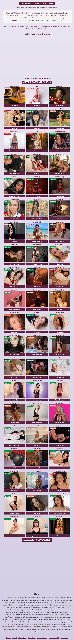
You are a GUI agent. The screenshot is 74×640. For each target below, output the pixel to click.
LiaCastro (14, 177)
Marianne (37, 267)
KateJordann (14, 131)
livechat (37, 128)
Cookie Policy (32, 638)
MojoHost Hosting (42, 638)
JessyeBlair (37, 448)
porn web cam (37, 536)
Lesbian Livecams (49, 26)
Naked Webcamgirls (42, 15)
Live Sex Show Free (13, 15)
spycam (59, 490)
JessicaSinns (37, 426)
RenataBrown (60, 313)
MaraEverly (59, 448)
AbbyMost (59, 516)
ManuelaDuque (60, 335)
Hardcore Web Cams (21, 26)
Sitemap (8, 638)
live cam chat (14, 264)
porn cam (14, 377)
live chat (59, 309)
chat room (14, 105)
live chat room (14, 219)
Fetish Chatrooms (36, 26)
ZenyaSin (60, 380)
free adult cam (14, 355)
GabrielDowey (14, 313)
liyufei (14, 380)
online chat (37, 377)
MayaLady (37, 177)
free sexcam (60, 377)
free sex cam (60, 332)
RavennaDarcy (59, 177)
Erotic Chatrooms (28, 15)
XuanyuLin (59, 86)
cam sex (37, 105)
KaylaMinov (37, 290)
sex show (14, 490)
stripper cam (60, 536)
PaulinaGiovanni (37, 380)
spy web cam (37, 196)
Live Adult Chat (55, 15)
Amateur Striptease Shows (58, 13)
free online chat (14, 151)
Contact (14, 638)
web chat (14, 468)
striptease (59, 287)
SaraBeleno (59, 154)
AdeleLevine (37, 245)
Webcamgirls (8, 26)
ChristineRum (60, 403)
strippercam (37, 309)
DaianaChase (14, 86)
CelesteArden (59, 222)
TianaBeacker (59, 267)
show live (60, 264)
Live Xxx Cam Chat (21, 18)
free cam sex (60, 128)
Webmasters (64, 638)
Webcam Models (54, 638)
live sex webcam (37, 241)
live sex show (14, 173)
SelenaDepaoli (59, 245)
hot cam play (37, 468)
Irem (37, 131)
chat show (59, 105)
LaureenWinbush (14, 335)
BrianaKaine (14, 290)
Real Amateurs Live (56, 20)
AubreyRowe (37, 335)
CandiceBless (14, 199)
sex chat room (14, 423)
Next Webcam (31, 78)
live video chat (59, 423)
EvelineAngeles (60, 471)
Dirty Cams (64, 18)
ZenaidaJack (14, 358)
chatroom (37, 332)
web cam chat (14, 536)
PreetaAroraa (14, 471)
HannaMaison (59, 290)
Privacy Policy (22, 638)
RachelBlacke (14, 494)
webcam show (37, 151)
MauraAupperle (37, 109)
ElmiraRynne (37, 494)
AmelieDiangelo (60, 131)
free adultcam (59, 400)
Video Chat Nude (27, 13)
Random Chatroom (41, 13)
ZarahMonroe (14, 403)
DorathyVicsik (59, 494)
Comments (44, 78)
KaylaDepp (37, 313)
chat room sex (37, 355)
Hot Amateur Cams (35, 18)
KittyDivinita (14, 448)
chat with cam (14, 513)
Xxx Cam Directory (19, 20)
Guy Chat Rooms (36, 28)
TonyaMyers (37, 471)
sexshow (60, 468)
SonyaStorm (37, 154)
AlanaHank (59, 199)
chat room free (37, 219)
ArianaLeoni (37, 222)
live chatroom (59, 241)
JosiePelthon (60, 109)
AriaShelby (37, 358)
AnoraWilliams (14, 516)
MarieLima (14, 154)
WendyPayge (37, 403)
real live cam (37, 490)
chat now (60, 151)
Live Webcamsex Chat (51, 18)
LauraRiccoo (14, 109)
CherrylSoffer (14, 222)
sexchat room (59, 173)
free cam (14, 241)
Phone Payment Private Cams (37, 20)
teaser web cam (14, 196)
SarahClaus (37, 199)
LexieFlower (59, 358)
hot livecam (14, 128)
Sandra (37, 86)
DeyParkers (59, 426)
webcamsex (37, 287)
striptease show (37, 264)
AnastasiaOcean (14, 426)
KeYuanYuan (37, 516)
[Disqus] (37, 567)
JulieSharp (14, 245)
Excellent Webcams (13, 13)
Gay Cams (47, 28)
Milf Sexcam (61, 26)
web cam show (14, 287)
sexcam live (37, 400)
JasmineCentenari (14, 267)
